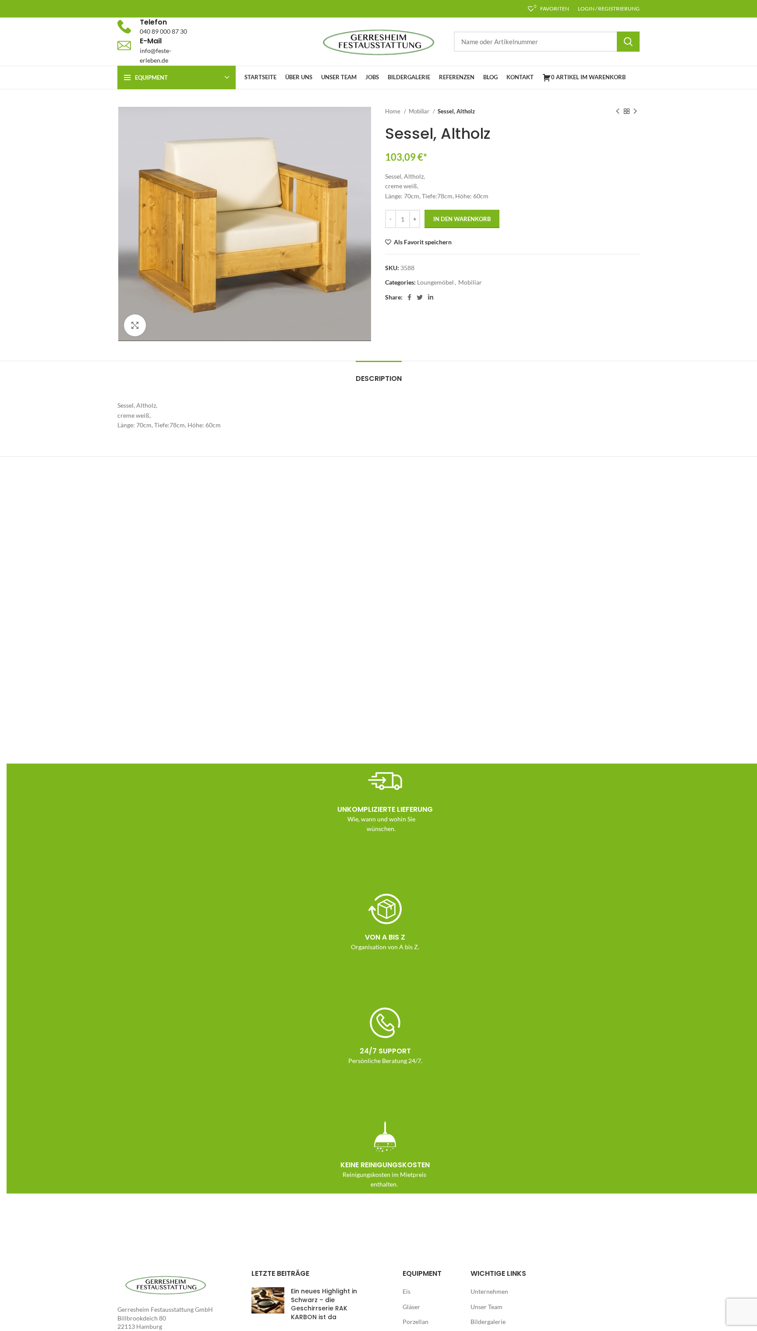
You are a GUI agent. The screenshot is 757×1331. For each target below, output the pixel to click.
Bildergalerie (488, 1321)
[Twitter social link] (419, 297)
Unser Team (486, 1306)
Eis (406, 1291)
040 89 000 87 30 (163, 31)
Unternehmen (489, 1291)
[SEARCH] (628, 42)
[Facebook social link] (409, 297)
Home (393, 111)
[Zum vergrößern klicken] (135, 325)
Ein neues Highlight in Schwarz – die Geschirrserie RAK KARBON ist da (324, 1304)
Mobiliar (420, 111)
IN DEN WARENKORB (462, 218)
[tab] (379, 374)
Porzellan (415, 1321)
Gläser (411, 1306)
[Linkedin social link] (430, 297)
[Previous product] (617, 111)
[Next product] (635, 111)
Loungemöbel (435, 282)
